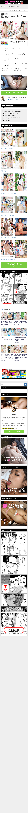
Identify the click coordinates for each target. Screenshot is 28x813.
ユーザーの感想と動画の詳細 (15, 92)
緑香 (6, 13)
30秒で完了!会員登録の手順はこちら (17, 99)
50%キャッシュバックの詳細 (14, 431)
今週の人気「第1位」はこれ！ (15, 265)
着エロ (2, 13)
